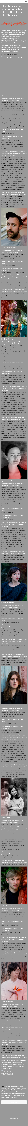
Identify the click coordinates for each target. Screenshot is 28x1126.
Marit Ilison (17, 1095)
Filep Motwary (16, 1091)
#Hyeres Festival (21, 1088)
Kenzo (14, 1093)
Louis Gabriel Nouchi (7, 1095)
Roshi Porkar (9, 1097)
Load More (14, 1102)
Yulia (15, 1097)
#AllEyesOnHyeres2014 (11, 1086)
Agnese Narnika (5, 1090)
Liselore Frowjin (20, 1093)
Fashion (10, 1091)
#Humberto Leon (11, 1088)
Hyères (23, 1091)
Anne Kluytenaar (15, 1090)
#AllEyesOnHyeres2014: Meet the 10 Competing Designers (14, 24)
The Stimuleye (9, 6)
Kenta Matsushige (6, 1093)
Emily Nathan (13, 27)
